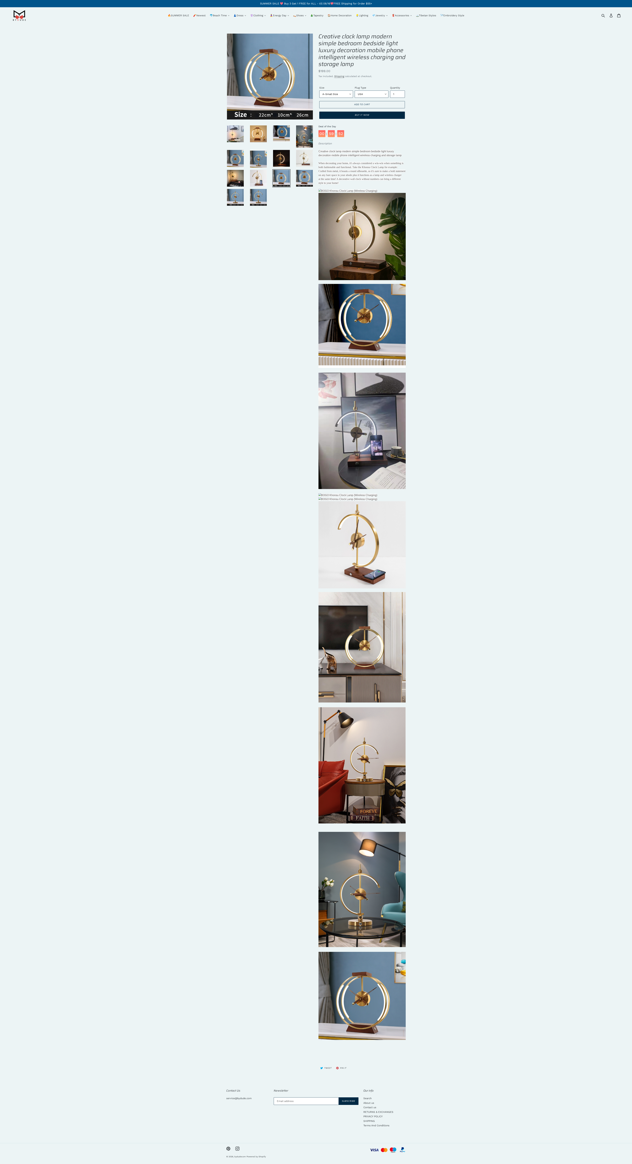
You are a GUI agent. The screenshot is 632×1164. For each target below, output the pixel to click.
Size (321, 87)
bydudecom (240, 1156)
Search (367, 1098)
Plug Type (360, 87)
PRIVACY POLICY (373, 1116)
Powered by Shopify (256, 1156)
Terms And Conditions (376, 1125)
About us (368, 1102)
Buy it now (362, 115)
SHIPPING (369, 1121)
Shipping (339, 76)
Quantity (395, 87)
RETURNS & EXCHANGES (378, 1112)
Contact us (369, 1107)
